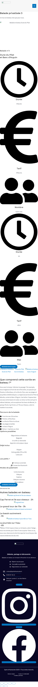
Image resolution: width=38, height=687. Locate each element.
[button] (2, 339)
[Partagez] (10, 683)
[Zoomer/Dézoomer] (2, 683)
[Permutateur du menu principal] (34, 6)
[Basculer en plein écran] (6, 683)
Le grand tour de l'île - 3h (13, 506)
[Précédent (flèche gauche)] (2, 686)
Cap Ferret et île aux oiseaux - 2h (16, 499)
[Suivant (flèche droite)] (6, 686)
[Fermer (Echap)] (14, 683)
